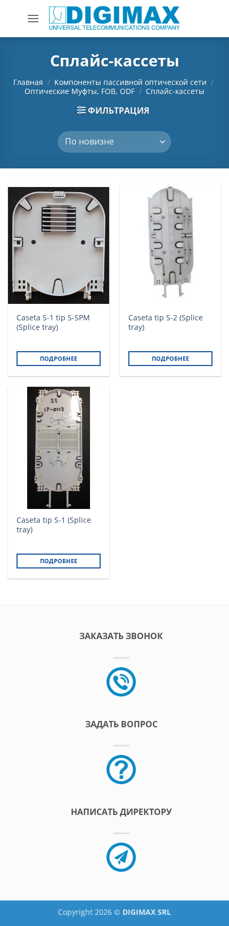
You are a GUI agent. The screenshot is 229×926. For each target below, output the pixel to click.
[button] (33, 18)
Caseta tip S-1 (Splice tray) (54, 524)
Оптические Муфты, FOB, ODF (79, 91)
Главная (28, 82)
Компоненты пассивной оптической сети (130, 82)
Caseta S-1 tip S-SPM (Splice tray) (53, 322)
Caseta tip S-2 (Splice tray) (165, 322)
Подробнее (59, 358)
